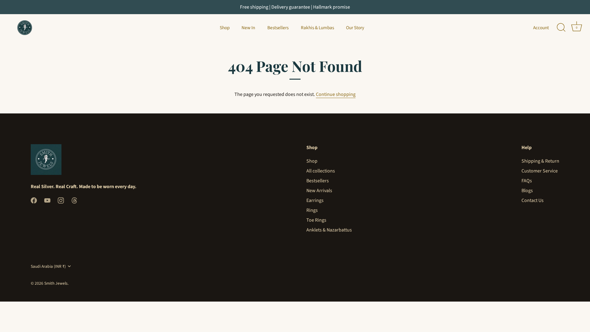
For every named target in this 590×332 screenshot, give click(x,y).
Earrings (315, 200)
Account (541, 27)
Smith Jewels (56, 283)
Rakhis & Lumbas (317, 27)
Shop (225, 27)
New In (248, 27)
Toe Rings (316, 220)
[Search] (561, 27)
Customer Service (539, 171)
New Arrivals (319, 190)
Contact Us (532, 200)
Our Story (355, 27)
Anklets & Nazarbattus (329, 230)
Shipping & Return (540, 161)
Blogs (527, 190)
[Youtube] (47, 200)
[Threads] (74, 200)
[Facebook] (34, 200)
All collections (320, 171)
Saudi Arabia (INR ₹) (48, 266)
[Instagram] (61, 200)
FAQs (526, 180)
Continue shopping (336, 94)
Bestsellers (278, 27)
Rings (312, 210)
